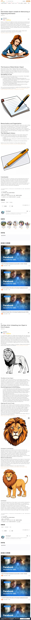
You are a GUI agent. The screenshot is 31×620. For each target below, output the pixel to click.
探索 (19, 3)
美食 (10, 195)
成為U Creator (14, 3)
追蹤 (28, 19)
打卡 (5, 195)
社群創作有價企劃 (3, 3)
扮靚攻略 (17, 195)
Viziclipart (5, 18)
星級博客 (25, 3)
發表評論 (3, 235)
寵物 (14, 195)
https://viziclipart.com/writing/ (7, 32)
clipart (7, 202)
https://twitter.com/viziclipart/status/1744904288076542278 (13, 144)
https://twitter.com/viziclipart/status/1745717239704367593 (13, 415)
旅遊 (8, 195)
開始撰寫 (28, 1)
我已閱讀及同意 (25, 618)
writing (11, 202)
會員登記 (24, 1)
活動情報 (20, 195)
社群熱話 (9, 3)
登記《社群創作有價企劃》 (11, 192)
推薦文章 (21, 3)
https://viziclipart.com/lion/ (22, 345)
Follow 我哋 (18, 521)
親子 (1, 9)
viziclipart (3, 202)
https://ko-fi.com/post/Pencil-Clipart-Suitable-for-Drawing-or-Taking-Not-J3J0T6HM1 (15, 89)
